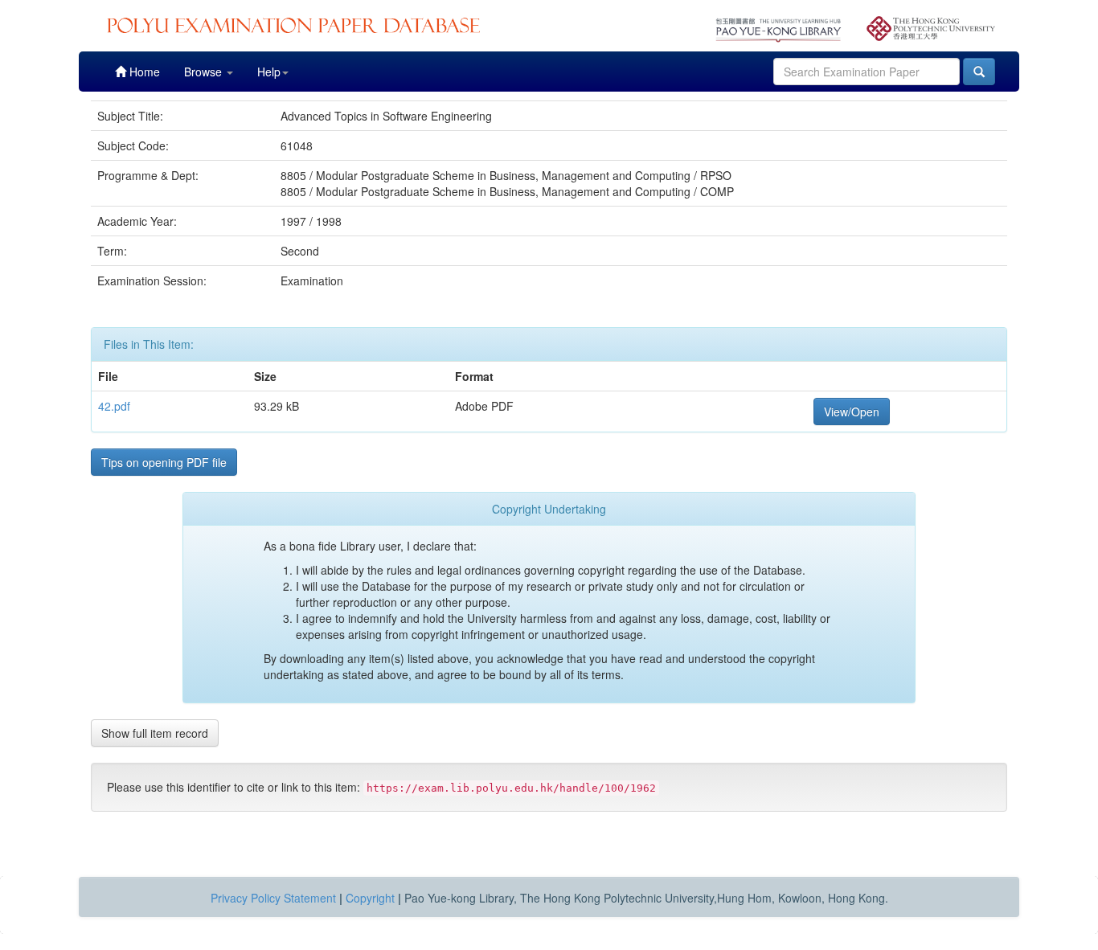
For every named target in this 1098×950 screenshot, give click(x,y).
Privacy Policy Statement (273, 898)
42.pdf (114, 406)
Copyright (370, 898)
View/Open (851, 411)
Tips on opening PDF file (164, 462)
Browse (204, 71)
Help (269, 71)
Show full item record (154, 733)
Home (143, 71)
